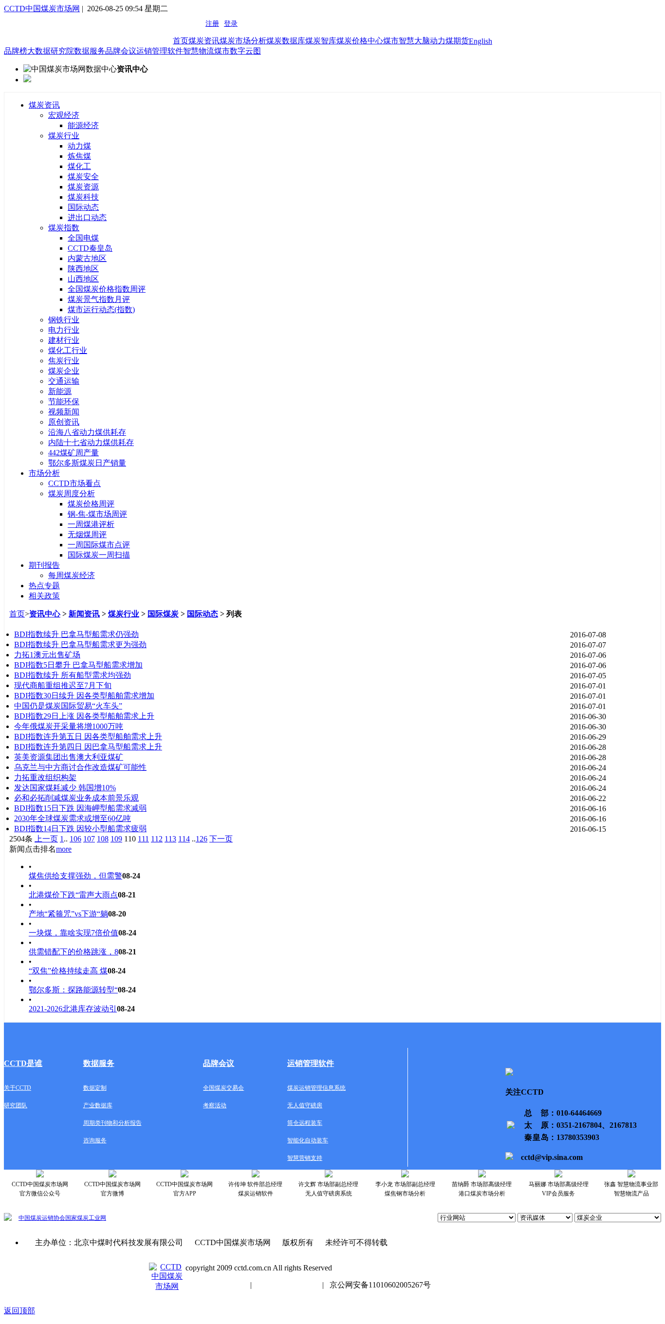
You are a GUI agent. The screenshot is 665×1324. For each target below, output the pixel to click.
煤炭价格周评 (91, 504)
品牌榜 (15, 51)
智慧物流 (198, 51)
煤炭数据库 (285, 41)
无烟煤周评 (87, 534)
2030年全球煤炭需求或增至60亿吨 (72, 818)
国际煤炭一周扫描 (99, 555)
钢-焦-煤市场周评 (97, 514)
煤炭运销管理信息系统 (316, 1087)
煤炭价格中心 (359, 41)
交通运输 (63, 381)
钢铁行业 (63, 320)
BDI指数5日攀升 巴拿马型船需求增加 (78, 665)
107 (89, 839)
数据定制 (95, 1087)
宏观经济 (63, 115)
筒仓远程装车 (304, 1122)
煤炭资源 (83, 187)
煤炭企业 (63, 371)
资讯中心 (44, 614)
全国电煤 (83, 238)
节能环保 (63, 401)
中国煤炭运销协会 (41, 1217)
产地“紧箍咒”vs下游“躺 (68, 914)
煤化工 (79, 166)
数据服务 (89, 51)
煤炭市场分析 (243, 41)
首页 (180, 41)
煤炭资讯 (204, 41)
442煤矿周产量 (73, 452)
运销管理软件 (159, 51)
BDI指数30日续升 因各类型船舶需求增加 (84, 695)
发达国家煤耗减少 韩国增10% (65, 787)
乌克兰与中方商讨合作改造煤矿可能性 (80, 767)
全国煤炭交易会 (223, 1087)
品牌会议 (120, 51)
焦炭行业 (63, 360)
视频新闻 (63, 412)
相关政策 (44, 596)
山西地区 (83, 279)
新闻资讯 (84, 614)
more (64, 849)
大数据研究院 (50, 51)
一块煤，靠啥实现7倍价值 (73, 933)
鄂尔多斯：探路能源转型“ (73, 990)
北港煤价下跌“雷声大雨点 (73, 895)
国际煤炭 (163, 614)
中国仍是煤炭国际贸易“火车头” (68, 706)
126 (201, 839)
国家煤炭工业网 (85, 1217)
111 (143, 839)
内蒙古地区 (87, 258)
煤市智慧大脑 (406, 41)
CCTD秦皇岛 (90, 248)
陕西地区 (83, 268)
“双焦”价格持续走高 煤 (68, 971)
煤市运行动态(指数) (101, 309)
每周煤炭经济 (71, 575)
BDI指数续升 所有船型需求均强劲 (72, 675)
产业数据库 (97, 1105)
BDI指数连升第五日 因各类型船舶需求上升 (88, 736)
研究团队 (15, 1105)
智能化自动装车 (307, 1140)
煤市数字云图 (237, 51)
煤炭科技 (83, 197)
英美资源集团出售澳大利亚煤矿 (68, 757)
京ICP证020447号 (287, 1285)
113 (170, 839)
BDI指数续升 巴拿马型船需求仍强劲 (76, 634)
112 (157, 839)
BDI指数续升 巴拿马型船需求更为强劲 (80, 644)
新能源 (60, 391)
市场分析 (44, 473)
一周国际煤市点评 (99, 545)
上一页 (46, 839)
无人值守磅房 (304, 1105)
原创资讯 (63, 422)
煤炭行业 (63, 135)
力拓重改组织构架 (45, 777)
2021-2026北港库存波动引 (73, 1009)
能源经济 (83, 125)
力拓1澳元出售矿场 (47, 655)
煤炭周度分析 (71, 493)
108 (103, 839)
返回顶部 (19, 1310)
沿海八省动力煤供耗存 (87, 432)
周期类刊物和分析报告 (112, 1122)
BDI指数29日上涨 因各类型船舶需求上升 (84, 716)
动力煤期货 (449, 41)
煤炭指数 (63, 228)
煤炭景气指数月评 (99, 299)
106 (75, 839)
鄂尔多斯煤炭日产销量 (87, 463)
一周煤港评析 (91, 524)
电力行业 (63, 330)
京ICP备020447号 (214, 1285)
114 (184, 839)
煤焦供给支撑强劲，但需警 (75, 876)
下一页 (221, 839)
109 (116, 839)
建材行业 (63, 340)
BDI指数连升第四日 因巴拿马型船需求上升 (88, 747)
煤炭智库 (320, 41)
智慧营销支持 (304, 1158)
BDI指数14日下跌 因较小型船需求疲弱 (80, 828)
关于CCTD (17, 1087)
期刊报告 (44, 565)
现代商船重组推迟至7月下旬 (62, 685)
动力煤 (79, 146)
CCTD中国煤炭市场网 (42, 8)
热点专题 (44, 585)
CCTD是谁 (23, 1063)
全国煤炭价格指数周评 (107, 289)
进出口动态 (87, 217)
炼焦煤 (79, 156)
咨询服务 (95, 1140)
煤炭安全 (83, 176)
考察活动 (214, 1105)
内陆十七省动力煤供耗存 (91, 442)
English (480, 41)
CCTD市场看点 (74, 483)
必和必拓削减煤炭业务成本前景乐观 (76, 798)
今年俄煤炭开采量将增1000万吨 (68, 726)
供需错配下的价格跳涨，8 (73, 952)
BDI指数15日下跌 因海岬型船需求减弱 (80, 808)
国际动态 (83, 207)
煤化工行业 (67, 350)
